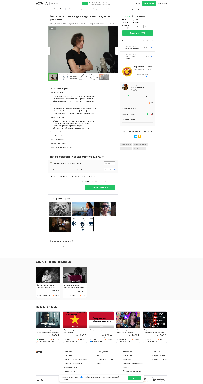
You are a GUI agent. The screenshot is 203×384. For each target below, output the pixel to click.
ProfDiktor (148, 339)
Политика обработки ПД (73, 363)
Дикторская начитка (140, 145)
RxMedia (41, 339)
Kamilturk (68, 339)
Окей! (135, 378)
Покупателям (128, 356)
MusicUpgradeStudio (137, 85)
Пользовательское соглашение (75, 359)
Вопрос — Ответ (158, 356)
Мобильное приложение (132, 371)
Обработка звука (139, 149)
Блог (97, 356)
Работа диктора (126, 145)
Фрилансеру (162, 3)
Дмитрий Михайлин (137, 87)
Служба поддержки (159, 359)
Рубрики (126, 367)
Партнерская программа (105, 359)
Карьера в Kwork (70, 371)
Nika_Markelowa (123, 339)
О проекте (68, 356)
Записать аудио (126, 149)
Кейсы (98, 363)
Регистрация (149, 3)
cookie (81, 377)
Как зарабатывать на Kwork (133, 363)
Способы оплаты (70, 367)
